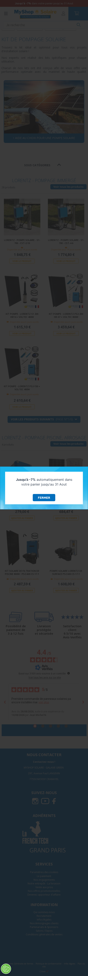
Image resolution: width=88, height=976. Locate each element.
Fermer (44, 497)
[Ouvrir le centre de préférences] (6, 969)
